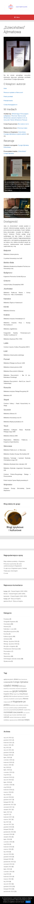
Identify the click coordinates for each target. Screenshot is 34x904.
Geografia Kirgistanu (10, 621)
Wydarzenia (7, 661)
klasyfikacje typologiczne (18, 696)
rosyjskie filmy (26, 709)
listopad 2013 (7, 889)
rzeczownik (18, 712)
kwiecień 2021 (8, 742)
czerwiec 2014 (8, 871)
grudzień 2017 (8, 799)
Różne (6, 654)
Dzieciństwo (12, 688)
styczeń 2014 (8, 884)
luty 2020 (6, 767)
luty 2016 (6, 851)
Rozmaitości (7, 651)
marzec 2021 (7, 745)
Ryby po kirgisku (16, 598)
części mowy (11, 685)
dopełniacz (6, 688)
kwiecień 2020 (8, 762)
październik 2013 (9, 891)
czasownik (8, 682)
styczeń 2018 (8, 797)
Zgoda (28, 902)
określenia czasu (14, 705)
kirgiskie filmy (8, 694)
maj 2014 (6, 874)
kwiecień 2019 (8, 777)
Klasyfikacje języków (10, 631)
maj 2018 (6, 787)
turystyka (14, 715)
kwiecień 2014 (8, 876)
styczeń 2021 (8, 750)
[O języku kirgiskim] (17, 7)
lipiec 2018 (7, 782)
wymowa (19, 715)
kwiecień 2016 (8, 847)
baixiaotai (6, 596)
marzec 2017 (7, 819)
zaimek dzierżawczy (15, 717)
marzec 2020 (7, 765)
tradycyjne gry (8, 715)
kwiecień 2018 (8, 789)
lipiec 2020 (7, 757)
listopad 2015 (7, 859)
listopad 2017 (7, 802)
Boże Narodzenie (22, 679)
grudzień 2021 (8, 740)
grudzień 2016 (8, 827)
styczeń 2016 (8, 854)
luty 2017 (6, 822)
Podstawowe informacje (11, 649)
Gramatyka (7, 624)
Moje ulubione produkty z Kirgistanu (14, 561)
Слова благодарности (10, 104)
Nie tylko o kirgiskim (10, 646)
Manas (25, 699)
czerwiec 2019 (8, 772)
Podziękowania (8, 100)
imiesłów (6, 691)
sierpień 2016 (8, 837)
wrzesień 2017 (8, 807)
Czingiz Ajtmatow (20, 682)
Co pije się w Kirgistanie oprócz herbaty (15, 568)
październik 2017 (9, 804)
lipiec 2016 (7, 839)
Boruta (6, 593)
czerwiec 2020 (8, 760)
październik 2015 (9, 861)
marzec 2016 (7, 849)
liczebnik (11, 698)
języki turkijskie (20, 691)
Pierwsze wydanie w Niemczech (13, 92)
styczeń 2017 (8, 824)
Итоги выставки (22, 128)
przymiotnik (12, 709)
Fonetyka (6, 619)
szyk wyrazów (26, 712)
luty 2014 (6, 881)
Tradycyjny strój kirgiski (11, 571)
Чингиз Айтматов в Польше (18, 120)
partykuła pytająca (13, 707)
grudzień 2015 (8, 856)
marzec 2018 (7, 792)
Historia (6, 626)
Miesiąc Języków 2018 (10, 644)
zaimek (6, 717)
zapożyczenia (13, 720)
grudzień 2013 (8, 886)
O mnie (6, 573)
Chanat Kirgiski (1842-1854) (19, 591)
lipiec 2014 (7, 869)
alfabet (16, 679)
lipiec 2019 (7, 770)
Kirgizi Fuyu (16, 694)
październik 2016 (9, 832)
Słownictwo (7, 656)
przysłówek (19, 709)
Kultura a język (8, 636)
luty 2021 (6, 747)
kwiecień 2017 (8, 817)
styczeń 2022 (8, 737)
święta (26, 720)
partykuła (21, 705)
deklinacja (22, 686)
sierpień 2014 (8, 866)
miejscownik (7, 702)
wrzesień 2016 (8, 834)
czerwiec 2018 (8, 784)
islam (10, 691)
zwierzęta (20, 720)
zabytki (24, 715)
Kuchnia (6, 634)
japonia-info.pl (8, 601)
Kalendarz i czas (9, 629)
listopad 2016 (7, 829)
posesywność (22, 707)
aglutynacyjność (8, 679)
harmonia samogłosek (21, 688)
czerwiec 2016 (8, 842)
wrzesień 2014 (8, 864)
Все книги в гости (23, 124)
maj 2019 (6, 775)
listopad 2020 (7, 755)
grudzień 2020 (8, 752)
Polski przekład (8, 96)
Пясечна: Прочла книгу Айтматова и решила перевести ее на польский (15, 118)
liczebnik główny (18, 698)
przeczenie (6, 709)
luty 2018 (6, 794)
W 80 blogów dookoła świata (12, 658)
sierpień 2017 (8, 809)
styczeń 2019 (8, 779)
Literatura (6, 639)
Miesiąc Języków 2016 (10, 641)
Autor (5, 88)
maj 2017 (6, 814)
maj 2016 (6, 844)
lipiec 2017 (7, 812)
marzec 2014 (7, 879)
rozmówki (8, 712)
